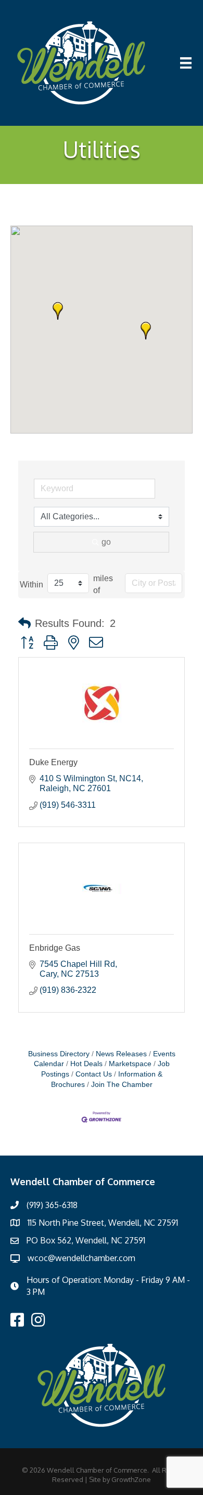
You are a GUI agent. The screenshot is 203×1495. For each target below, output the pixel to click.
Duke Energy (53, 762)
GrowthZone (131, 1479)
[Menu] (186, 63)
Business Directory (59, 1054)
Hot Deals (86, 1064)
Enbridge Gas (54, 947)
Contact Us (93, 1074)
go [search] (106, 541)
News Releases (121, 1054)
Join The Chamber (122, 1085)
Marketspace (130, 1064)
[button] (145, 331)
